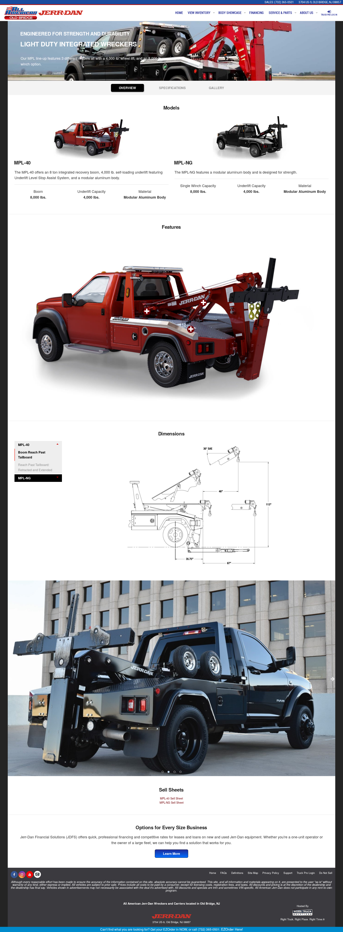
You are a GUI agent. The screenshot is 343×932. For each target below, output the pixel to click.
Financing (256, 13)
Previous (10, 679)
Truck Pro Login (306, 873)
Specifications (172, 88)
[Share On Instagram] (21, 874)
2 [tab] (169, 772)
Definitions (237, 873)
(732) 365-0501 (284, 2)
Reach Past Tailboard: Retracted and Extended (35, 467)
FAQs (223, 873)
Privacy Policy (270, 873)
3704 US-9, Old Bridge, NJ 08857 (320, 2)
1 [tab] (163, 772)
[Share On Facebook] (14, 874)
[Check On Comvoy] (37, 874)
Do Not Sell (325, 873)
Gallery (216, 88)
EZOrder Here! (232, 929)
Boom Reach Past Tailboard (31, 455)
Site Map (253, 873)
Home (179, 13)
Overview (127, 88)
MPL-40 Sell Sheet (171, 798)
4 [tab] (180, 772)
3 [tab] (174, 772)
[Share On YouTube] (29, 874)
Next (333, 679)
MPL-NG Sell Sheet (172, 802)
